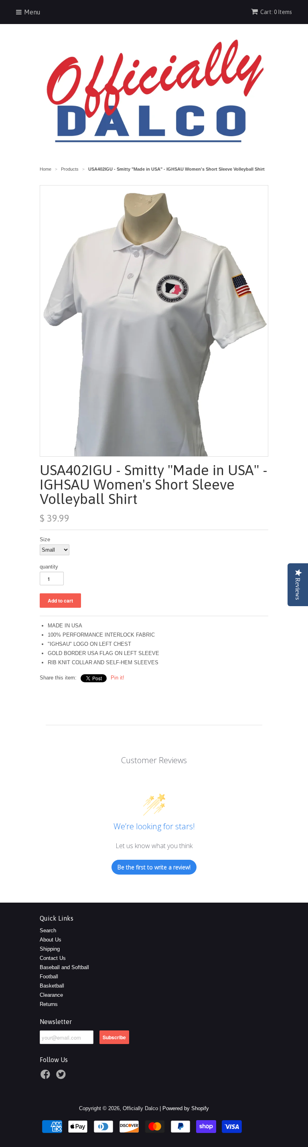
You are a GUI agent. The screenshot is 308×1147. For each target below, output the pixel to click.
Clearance (51, 995)
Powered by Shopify (185, 1108)
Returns (49, 1004)
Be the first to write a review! (154, 867)
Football (49, 977)
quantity (49, 567)
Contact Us (53, 958)
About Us (50, 940)
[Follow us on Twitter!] (62, 1077)
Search (48, 930)
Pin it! (117, 678)
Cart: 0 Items (276, 12)
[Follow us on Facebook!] (47, 1077)
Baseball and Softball (64, 967)
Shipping (50, 949)
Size (45, 539)
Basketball (52, 986)
